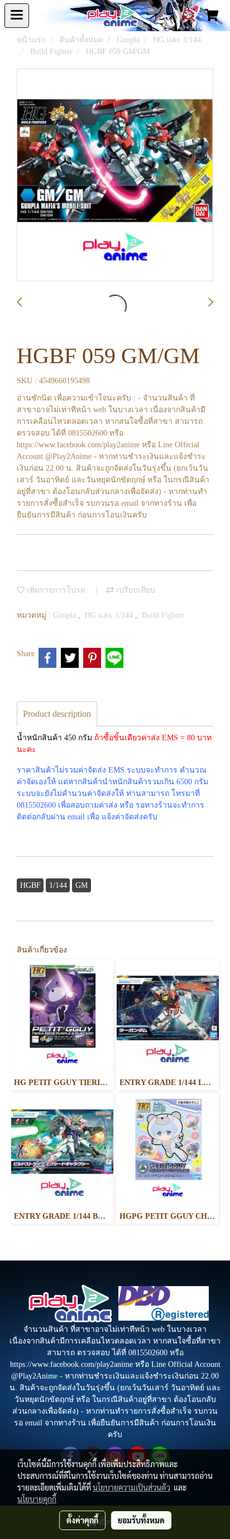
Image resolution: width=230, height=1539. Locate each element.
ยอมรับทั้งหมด (141, 1520)
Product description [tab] (57, 714)
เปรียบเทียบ (134, 590)
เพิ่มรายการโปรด (55, 590)
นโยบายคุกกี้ (36, 1499)
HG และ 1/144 (110, 615)
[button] (185, 15)
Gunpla (65, 615)
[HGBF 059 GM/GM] (115, 175)
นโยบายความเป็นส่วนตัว (131, 1487)
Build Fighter (163, 615)
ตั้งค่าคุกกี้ (82, 1520)
